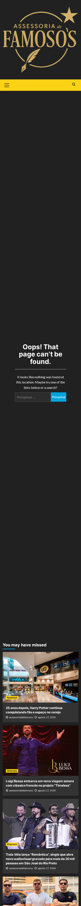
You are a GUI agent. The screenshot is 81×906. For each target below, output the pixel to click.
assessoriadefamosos (21, 717)
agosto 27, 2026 (47, 717)
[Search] (73, 84)
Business (12, 697)
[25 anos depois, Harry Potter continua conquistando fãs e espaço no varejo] (41, 677)
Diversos (12, 770)
